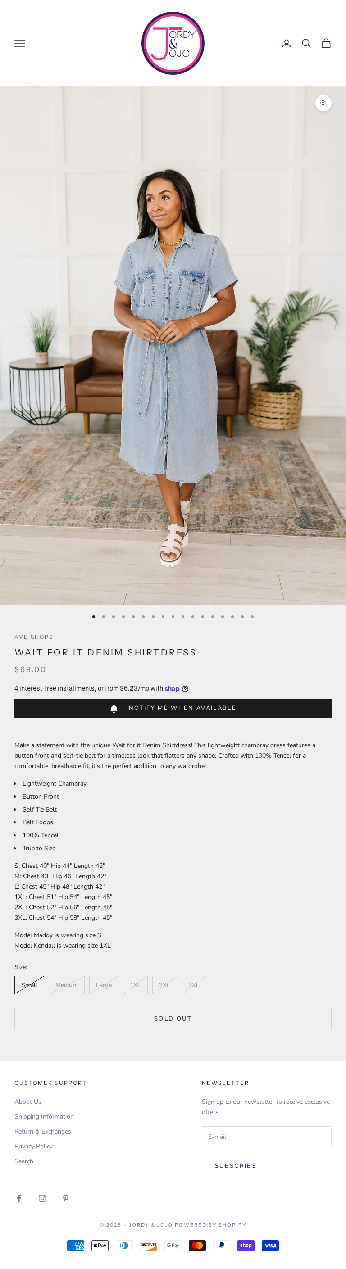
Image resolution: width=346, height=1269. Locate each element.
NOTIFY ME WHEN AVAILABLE (183, 708)
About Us (27, 1101)
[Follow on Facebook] (18, 1198)
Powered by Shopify (210, 1225)
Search (23, 1161)
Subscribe (236, 1166)
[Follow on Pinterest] (65, 1198)
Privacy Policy (33, 1146)
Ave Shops (33, 636)
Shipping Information (44, 1116)
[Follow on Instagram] (42, 1198)
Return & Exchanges (42, 1131)
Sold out (173, 1019)
